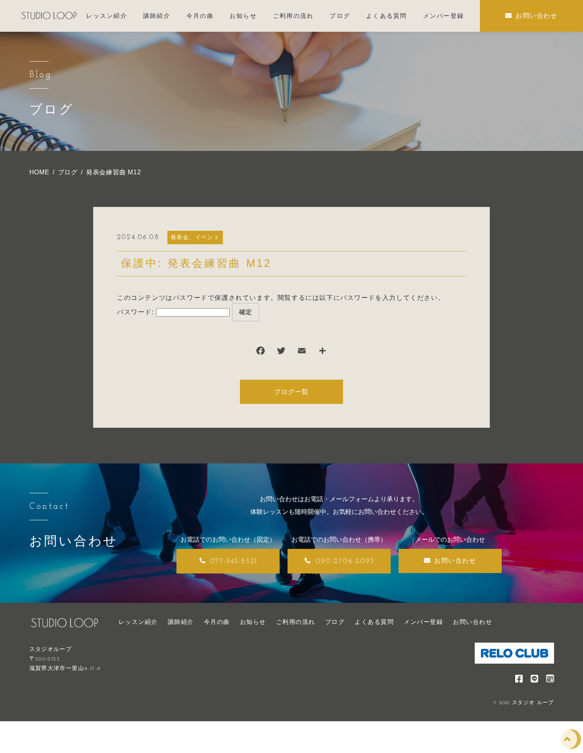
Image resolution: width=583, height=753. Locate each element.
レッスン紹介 (138, 621)
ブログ (335, 621)
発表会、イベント (195, 237)
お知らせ (253, 621)
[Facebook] (260, 352)
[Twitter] (281, 352)
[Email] (301, 352)
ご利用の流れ (295, 621)
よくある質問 (374, 621)
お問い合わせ (472, 621)
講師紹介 (181, 621)
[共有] (322, 352)
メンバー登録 (423, 621)
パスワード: (136, 312)
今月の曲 (217, 621)
